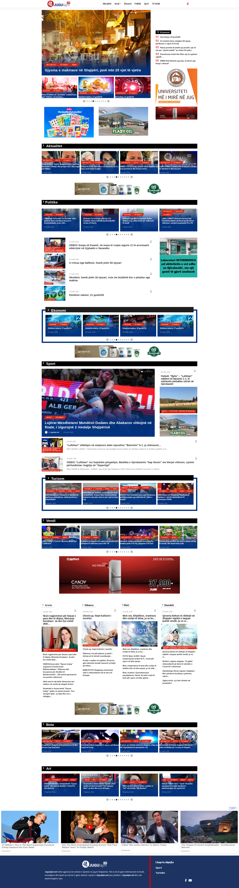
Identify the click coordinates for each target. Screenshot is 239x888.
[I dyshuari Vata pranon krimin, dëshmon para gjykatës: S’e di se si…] (133, 87)
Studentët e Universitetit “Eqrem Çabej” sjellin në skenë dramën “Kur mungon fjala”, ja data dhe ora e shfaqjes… (60, 786)
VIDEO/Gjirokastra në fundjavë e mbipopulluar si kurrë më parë (170, 498)
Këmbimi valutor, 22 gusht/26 (54, 97)
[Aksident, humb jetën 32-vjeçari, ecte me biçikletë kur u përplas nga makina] (54, 277)
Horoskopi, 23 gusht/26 (170, 37)
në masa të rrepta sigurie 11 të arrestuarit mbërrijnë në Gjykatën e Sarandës (54, 249)
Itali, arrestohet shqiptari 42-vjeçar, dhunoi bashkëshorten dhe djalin (177, 746)
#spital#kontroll (91, 645)
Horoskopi (84, 93)
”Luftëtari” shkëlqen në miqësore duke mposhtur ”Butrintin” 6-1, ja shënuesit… (114, 445)
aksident (49, 283)
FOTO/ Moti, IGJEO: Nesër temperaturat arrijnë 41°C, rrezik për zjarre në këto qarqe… (138, 658)
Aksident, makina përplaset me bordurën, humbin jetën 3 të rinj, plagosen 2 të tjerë (97, 542)
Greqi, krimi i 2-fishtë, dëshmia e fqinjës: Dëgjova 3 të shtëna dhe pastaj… (175, 167)
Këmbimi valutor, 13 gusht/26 (171, 328)
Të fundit (72, 60)
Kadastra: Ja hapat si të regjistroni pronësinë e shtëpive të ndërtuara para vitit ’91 (60, 542)
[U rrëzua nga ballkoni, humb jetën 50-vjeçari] (54, 261)
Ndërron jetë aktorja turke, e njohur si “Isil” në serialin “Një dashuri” (98, 787)
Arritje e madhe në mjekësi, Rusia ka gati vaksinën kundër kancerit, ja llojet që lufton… (99, 663)
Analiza (87, 487)
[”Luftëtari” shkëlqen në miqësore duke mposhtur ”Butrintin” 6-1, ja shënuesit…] (52, 445)
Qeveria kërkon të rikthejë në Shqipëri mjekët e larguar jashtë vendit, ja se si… (178, 618)
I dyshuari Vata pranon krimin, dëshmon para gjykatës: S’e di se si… (131, 96)
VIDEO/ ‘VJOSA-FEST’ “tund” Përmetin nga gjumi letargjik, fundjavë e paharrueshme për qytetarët (138, 786)
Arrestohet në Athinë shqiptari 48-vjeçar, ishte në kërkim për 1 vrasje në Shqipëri (137, 746)
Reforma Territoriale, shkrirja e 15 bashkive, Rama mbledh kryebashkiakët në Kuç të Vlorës (60, 220)
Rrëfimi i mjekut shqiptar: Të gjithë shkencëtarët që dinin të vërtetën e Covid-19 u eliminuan (177, 664)
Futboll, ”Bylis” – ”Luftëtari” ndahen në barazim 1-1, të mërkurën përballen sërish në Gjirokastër (177, 380)
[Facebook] (185, 880)
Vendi (70, 422)
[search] (192, 3)
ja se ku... (127, 645)
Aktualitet (51, 60)
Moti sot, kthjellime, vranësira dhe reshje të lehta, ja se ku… (139, 617)
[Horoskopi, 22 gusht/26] (96, 87)
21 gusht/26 (50, 299)
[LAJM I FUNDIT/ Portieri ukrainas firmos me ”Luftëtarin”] (98, 403)
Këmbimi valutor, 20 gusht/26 (60, 328)
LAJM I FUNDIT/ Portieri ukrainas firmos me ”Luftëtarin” (91, 427)
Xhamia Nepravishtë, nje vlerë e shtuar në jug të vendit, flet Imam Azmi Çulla (138, 542)
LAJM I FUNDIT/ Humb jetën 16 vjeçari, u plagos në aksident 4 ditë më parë (139, 167)
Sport (49, 422)
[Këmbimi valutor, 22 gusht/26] (59, 87)
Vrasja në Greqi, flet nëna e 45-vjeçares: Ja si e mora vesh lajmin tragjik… (60, 167)
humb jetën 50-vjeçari (53, 267)
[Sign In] (187, 3)
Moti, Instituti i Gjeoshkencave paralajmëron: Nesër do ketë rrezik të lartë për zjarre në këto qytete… (139, 675)
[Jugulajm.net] (60, 3)
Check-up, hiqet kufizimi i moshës (97, 617)
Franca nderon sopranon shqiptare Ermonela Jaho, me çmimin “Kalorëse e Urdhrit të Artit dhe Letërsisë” (177, 786)
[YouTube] (190, 880)
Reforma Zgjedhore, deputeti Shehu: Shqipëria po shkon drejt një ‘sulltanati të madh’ (99, 220)
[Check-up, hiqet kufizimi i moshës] (100, 634)
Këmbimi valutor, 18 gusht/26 (97, 328)
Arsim (48, 780)
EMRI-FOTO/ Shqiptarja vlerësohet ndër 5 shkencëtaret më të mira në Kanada (98, 672)
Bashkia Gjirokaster (51, 470)
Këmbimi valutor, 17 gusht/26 (134, 328)
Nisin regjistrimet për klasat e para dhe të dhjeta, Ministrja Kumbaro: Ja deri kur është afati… (59, 619)
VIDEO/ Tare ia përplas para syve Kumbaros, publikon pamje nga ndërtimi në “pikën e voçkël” (100, 497)
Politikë (49, 214)
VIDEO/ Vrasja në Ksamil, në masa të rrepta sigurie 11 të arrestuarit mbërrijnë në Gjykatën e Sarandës (109, 247)
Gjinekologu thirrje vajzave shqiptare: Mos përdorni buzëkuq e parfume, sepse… (178, 673)
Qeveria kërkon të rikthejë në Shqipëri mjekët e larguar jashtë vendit (179, 647)
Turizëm (61, 489)
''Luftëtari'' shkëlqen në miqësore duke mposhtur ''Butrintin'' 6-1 (52, 450)
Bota (62, 60)
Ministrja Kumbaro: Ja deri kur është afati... (59, 650)
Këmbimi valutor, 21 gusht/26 (86, 295)
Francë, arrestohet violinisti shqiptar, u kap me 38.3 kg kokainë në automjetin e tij (100, 746)
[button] (130, 13)
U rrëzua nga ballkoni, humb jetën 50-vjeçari (95, 262)
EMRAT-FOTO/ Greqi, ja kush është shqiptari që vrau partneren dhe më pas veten (100, 167)
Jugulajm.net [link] (51, 872)
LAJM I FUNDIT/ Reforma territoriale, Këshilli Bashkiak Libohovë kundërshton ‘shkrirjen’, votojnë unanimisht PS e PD (138, 220)
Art (55, 780)
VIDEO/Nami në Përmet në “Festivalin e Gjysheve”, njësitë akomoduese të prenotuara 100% (136, 497)
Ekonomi (46, 93)
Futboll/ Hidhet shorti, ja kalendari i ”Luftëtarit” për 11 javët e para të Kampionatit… (173, 541)
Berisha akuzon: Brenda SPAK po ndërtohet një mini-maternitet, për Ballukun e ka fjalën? (176, 220)
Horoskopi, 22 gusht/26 (87, 97)
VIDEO (78, 489)
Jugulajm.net (55, 432)
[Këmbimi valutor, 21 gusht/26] (54, 293)
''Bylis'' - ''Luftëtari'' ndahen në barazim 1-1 (178, 411)
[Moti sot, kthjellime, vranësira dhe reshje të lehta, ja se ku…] (139, 634)
